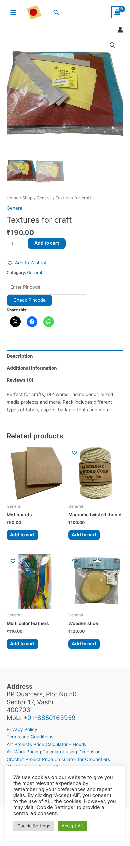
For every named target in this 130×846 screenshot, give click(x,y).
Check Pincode (29, 300)
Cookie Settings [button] (33, 825)
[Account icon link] (120, 30)
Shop (27, 197)
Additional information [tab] (32, 368)
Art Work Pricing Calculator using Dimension (54, 751)
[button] (56, 12)
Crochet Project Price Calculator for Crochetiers (58, 759)
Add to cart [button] (22, 534)
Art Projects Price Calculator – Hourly (47, 744)
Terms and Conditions (30, 736)
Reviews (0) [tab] (20, 380)
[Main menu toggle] (13, 12)
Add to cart (46, 243)
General (44, 197)
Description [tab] (20, 356)
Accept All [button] (72, 825)
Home (12, 197)
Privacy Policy (22, 729)
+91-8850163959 (49, 718)
